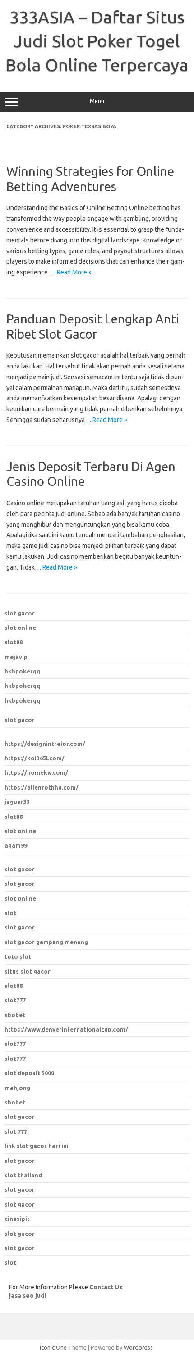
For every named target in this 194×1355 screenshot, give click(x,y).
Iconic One (53, 1347)
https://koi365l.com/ (35, 758)
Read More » (74, 272)
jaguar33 (17, 802)
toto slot (18, 956)
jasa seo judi (27, 1295)
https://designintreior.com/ (45, 743)
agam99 (16, 845)
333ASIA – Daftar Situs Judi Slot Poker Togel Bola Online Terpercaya (97, 41)
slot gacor (20, 613)
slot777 (15, 1044)
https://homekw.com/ (36, 772)
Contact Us (105, 1287)
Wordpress (138, 1347)
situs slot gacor (28, 971)
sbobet (15, 1102)
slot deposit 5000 (29, 1073)
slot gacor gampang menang (46, 942)
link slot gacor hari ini (37, 1146)
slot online (20, 627)
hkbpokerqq (22, 671)
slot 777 (16, 1131)
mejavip (16, 657)
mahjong (17, 1088)
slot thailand (23, 1175)
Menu (97, 101)
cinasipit (17, 1219)
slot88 (14, 642)
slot (10, 913)
